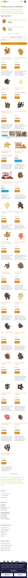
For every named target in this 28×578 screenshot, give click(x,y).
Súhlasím (20, 575)
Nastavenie (13, 570)
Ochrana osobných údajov (6, 545)
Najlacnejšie (13, 37)
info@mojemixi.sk (6, 493)
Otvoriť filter (14, 43)
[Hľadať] (18, 1)
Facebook (5, 497)
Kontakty (2, 536)
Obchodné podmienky (5, 543)
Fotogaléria (3, 532)
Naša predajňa (4, 534)
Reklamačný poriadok (5, 550)
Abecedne (3, 39)
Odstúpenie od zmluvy (5, 547)
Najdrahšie (19, 37)
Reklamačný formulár (5, 548)
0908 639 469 (5, 495)
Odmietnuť (7, 575)
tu (22, 567)
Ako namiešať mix (4, 527)
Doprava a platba (4, 531)
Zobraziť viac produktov (13, 33)
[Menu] (25, 1)
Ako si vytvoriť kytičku (5, 529)
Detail (3, 67)
